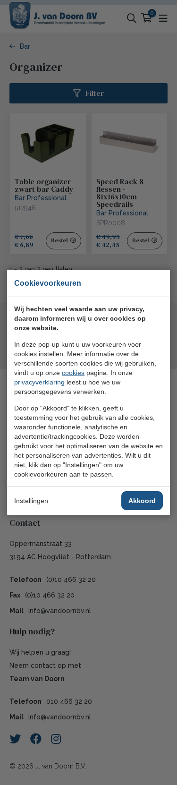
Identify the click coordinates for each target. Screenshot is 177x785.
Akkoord (142, 500)
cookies (73, 372)
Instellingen (31, 500)
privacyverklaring (39, 382)
